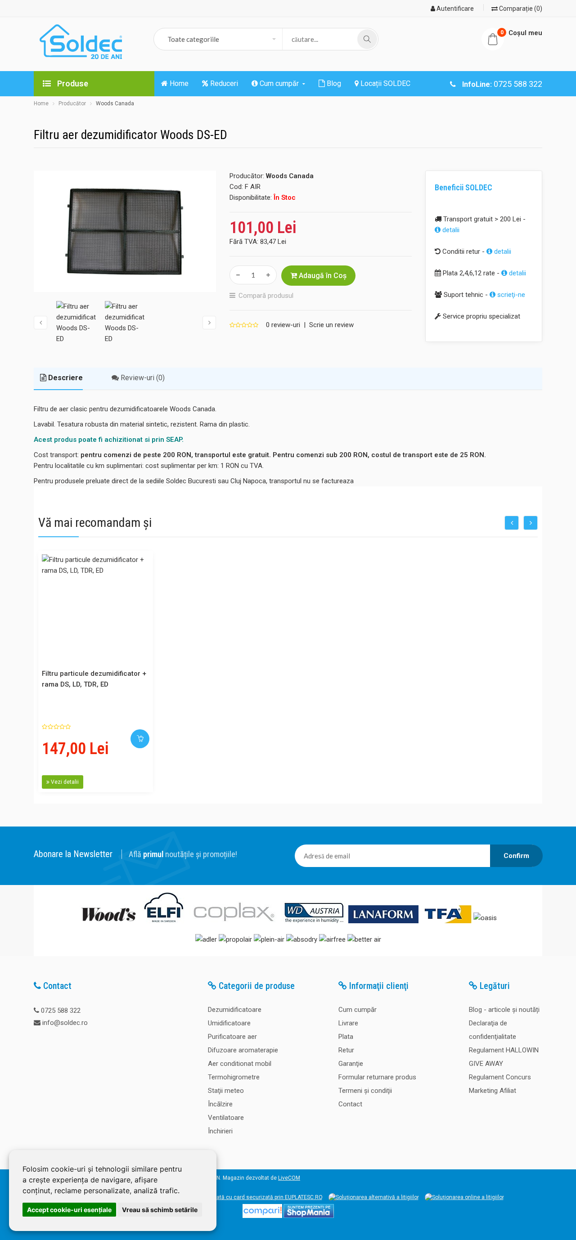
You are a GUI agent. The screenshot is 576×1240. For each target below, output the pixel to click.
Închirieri (220, 1131)
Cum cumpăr (357, 1010)
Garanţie (350, 1064)
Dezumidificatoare (234, 1010)
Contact (350, 1104)
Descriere (64, 377)
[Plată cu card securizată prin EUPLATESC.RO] (263, 1197)
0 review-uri (283, 325)
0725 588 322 (61, 1010)
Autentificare (454, 8)
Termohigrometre (234, 1077)
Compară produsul (265, 296)
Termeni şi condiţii (365, 1091)
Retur (346, 1050)
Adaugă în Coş (321, 275)
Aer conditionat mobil (239, 1064)
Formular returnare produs (377, 1077)
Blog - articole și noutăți (504, 1010)
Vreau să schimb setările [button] (160, 1209)
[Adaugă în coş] (139, 738)
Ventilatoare (226, 1118)
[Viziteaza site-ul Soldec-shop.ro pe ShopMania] (309, 1216)
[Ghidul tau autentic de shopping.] (262, 1216)
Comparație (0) (520, 8)
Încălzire (220, 1104)
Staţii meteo (226, 1091)
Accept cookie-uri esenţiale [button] (69, 1209)
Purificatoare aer (232, 1037)
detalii (450, 230)
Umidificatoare (229, 1023)
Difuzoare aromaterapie (243, 1050)
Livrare (348, 1023)
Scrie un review (331, 325)
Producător (72, 103)
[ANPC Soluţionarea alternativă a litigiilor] (373, 1197)
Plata (345, 1037)
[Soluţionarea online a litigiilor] (464, 1197)
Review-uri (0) (142, 377)
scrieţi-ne (510, 295)
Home (41, 103)
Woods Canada (115, 103)
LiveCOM (289, 1178)
